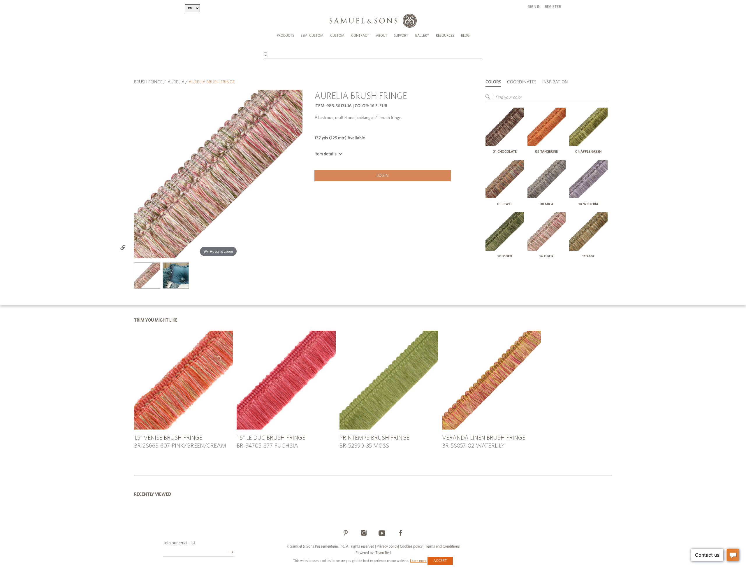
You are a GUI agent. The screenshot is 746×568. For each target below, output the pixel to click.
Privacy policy (387, 546)
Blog (465, 35)
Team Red (383, 553)
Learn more (418, 560)
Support (401, 35)
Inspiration (555, 82)
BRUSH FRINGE (148, 82)
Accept (440, 561)
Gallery (422, 35)
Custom (337, 35)
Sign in (534, 7)
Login (382, 175)
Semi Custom (312, 35)
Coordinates (521, 82)
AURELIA (176, 82)
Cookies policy (411, 546)
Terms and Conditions (442, 546)
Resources (445, 35)
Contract (360, 35)
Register (553, 7)
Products (285, 35)
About (381, 35)
